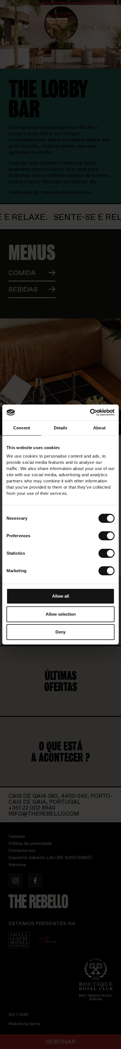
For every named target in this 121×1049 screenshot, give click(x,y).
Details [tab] (61, 427)
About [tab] (99, 427)
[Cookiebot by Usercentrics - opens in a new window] (90, 412)
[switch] (106, 535)
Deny (60, 632)
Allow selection (61, 614)
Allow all (60, 596)
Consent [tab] (21, 427)
